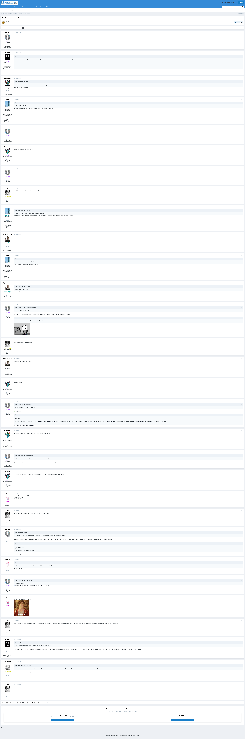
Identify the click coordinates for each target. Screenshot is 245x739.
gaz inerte (90, 421)
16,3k (8, 504)
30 (13, 27)
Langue (107, 735)
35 (25, 27)
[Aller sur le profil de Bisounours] (7, 83)
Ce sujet (238, 6)
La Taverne (17, 22)
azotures (85, 422)
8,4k (8, 45)
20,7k (8, 64)
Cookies (137, 735)
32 (17, 27)
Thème (112, 735)
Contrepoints (35, 6)
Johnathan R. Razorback (7, 662)
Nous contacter (131, 735)
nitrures (151, 421)
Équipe (13, 10)
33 (20, 27)
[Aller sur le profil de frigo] (7, 192)
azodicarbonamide (99, 422)
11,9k (8, 675)
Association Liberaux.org (7, 6)
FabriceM (7, 32)
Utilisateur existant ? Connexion (229, 2)
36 (27, 27)
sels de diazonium (91, 422)
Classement (19, 10)
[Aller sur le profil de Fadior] (3, 22)
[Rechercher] (242, 7)
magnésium (140, 421)
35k (8, 90)
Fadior (9, 21)
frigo (28, 56)
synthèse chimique (110, 421)
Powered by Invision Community (122, 737)
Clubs (47, 6)
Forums (2, 10)
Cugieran (7, 493)
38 (32, 27)
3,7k (8, 200)
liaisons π (56, 421)
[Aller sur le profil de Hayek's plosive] (7, 239)
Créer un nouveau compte (62, 719)
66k (8, 112)
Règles (8, 10)
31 (15, 27)
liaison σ (48, 421)
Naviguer (16, 6)
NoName (7, 52)
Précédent (6, 27)
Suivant (38, 27)
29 (10, 27)
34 (22, 27)
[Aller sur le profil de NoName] (7, 57)
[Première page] (3, 28)
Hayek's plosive (7, 234)
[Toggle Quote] (15, 56)
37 (29, 27)
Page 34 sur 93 (48, 27)
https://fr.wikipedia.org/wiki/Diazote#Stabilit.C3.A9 (24, 425)
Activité (21, 6)
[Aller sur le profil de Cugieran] (7, 497)
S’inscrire (241, 2)
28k (8, 246)
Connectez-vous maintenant (182, 719)
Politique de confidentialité (121, 735)
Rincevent (7, 99)
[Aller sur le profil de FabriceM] (7, 37)
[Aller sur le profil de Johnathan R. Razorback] (7, 667)
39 (34, 27)
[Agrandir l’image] (22, 328)
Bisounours (7, 78)
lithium (134, 421)
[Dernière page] (42, 28)
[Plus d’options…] (241, 32)
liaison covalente (38, 421)
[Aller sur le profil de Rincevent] (7, 104)
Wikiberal (42, 6)
